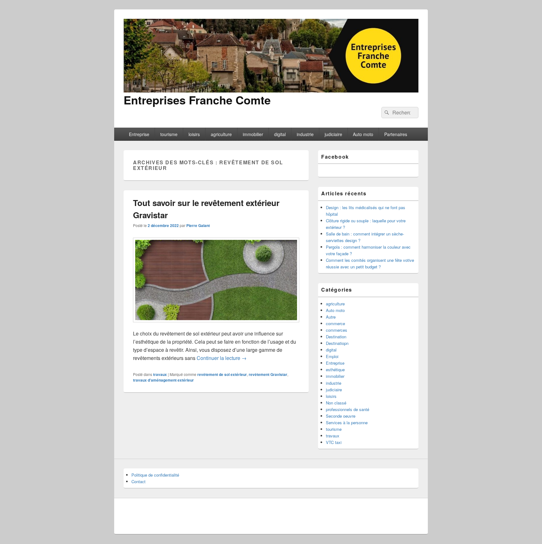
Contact (138, 481)
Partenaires (395, 134)
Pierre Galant (198, 225)
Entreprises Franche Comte (197, 100)
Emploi (332, 356)
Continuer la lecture (222, 358)
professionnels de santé (347, 409)
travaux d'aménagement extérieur (163, 380)
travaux (160, 374)
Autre (331, 317)
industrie (305, 134)
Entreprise (139, 134)
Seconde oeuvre (340, 416)
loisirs (194, 134)
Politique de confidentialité (155, 475)
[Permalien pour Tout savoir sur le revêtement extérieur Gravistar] (216, 325)
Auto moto (363, 134)
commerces (336, 330)
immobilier (253, 134)
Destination (336, 337)
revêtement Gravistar (268, 374)
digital (280, 134)
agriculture (221, 134)
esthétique (335, 369)
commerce (335, 323)
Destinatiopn (337, 343)
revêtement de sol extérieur (222, 374)
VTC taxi (334, 442)
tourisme (169, 134)
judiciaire (333, 134)
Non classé (336, 403)
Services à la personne (347, 422)
